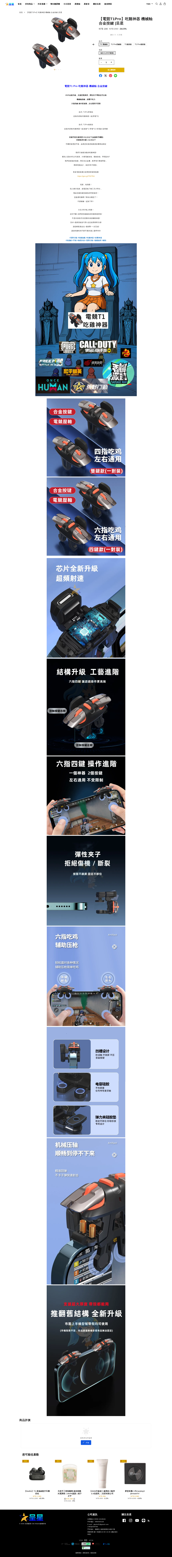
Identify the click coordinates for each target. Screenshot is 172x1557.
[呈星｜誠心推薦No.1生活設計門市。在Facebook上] (124, 1522)
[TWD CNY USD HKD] (149, 4)
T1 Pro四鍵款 (116, 44)
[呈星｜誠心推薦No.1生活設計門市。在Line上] (143, 1522)
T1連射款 (128, 44)
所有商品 (29, 4)
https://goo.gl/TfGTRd (86, 176)
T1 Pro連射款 (140, 44)
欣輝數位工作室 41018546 (96, 1519)
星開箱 (77, 4)
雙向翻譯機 (55, 4)
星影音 (87, 4)
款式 (100, 41)
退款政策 (93, 1553)
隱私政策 (86, 1553)
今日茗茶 (67, 4)
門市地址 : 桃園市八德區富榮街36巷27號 (101, 1529)
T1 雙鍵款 (104, 44)
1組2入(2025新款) (107, 53)
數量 (100, 58)
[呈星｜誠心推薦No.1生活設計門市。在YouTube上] (137, 1522)
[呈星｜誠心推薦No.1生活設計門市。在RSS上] (149, 1521)
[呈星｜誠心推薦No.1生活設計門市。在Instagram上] (130, 1522)
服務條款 (79, 1553)
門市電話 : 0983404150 (95, 1521)
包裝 (100, 50)
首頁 (20, 4)
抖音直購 (41, 4)
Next (93, 44)
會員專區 (108, 4)
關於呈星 (97, 4)
